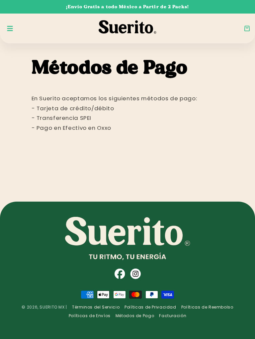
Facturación (172, 315)
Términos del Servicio (96, 307)
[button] (247, 28)
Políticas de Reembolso (207, 307)
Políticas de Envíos (90, 315)
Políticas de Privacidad (150, 307)
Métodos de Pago (135, 315)
